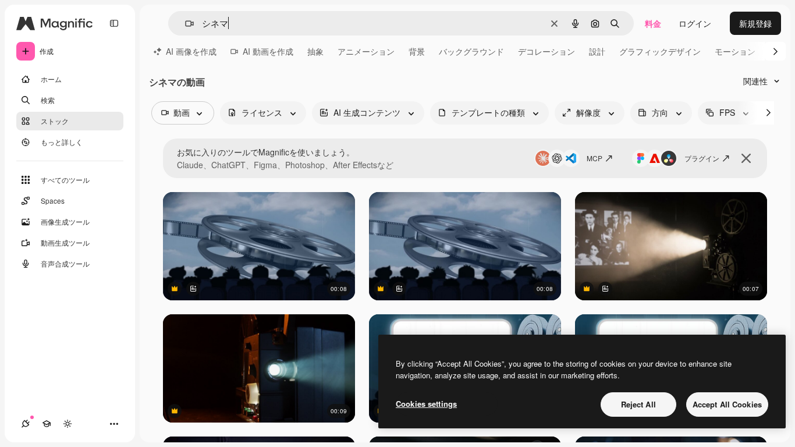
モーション (735, 51)
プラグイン (701, 158)
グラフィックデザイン (660, 51)
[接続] (25, 423)
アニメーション (366, 51)
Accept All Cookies (727, 404)
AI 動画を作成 (268, 51)
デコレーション (546, 51)
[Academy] (46, 423)
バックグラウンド (471, 51)
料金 (653, 23)
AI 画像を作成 (191, 51)
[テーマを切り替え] (67, 423)
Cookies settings (426, 403)
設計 (597, 51)
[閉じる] (746, 158)
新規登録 (755, 23)
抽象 (315, 51)
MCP (594, 158)
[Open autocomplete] (185, 23)
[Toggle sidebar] (114, 23)
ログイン (695, 23)
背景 (417, 51)
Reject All (638, 404)
